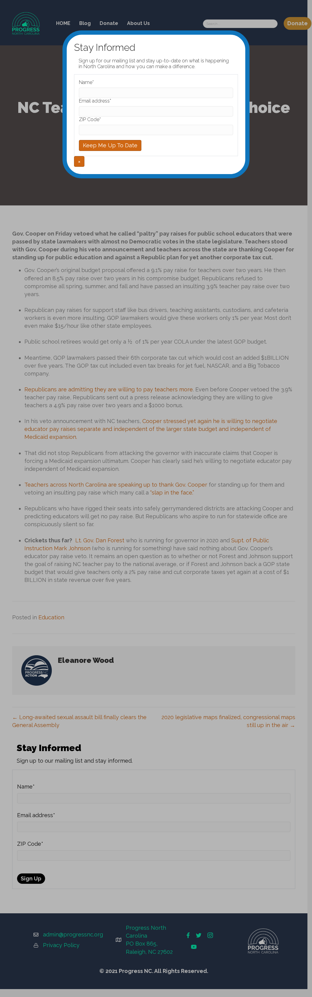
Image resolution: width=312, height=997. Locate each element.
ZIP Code (90, 119)
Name (86, 82)
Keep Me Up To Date (110, 145)
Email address (95, 101)
